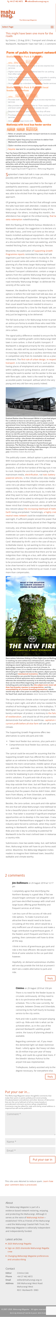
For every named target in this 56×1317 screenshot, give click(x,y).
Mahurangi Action (35, 1217)
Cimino (20, 988)
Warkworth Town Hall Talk (29, 43)
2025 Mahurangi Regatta (19, 1243)
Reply (50, 978)
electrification (31, 474)
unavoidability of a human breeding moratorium (27, 689)
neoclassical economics (28, 674)
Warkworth (11, 43)
